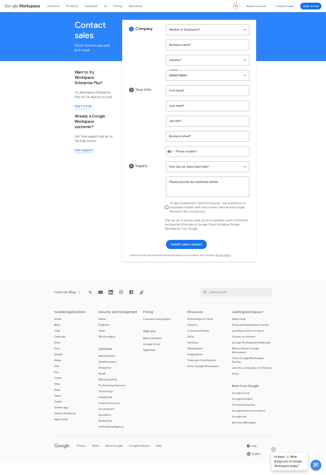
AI (105, 6)
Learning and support (247, 312)
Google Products (139, 445)
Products (72, 6)
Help (158, 445)
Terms (95, 445)
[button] (316, 465)
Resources (135, 6)
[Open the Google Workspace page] (23, 6)
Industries (91, 6)
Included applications (69, 312)
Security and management (118, 312)
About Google (114, 445)
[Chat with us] (316, 465)
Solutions (53, 6)
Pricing (117, 6)
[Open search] (236, 6)
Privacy (81, 445)
